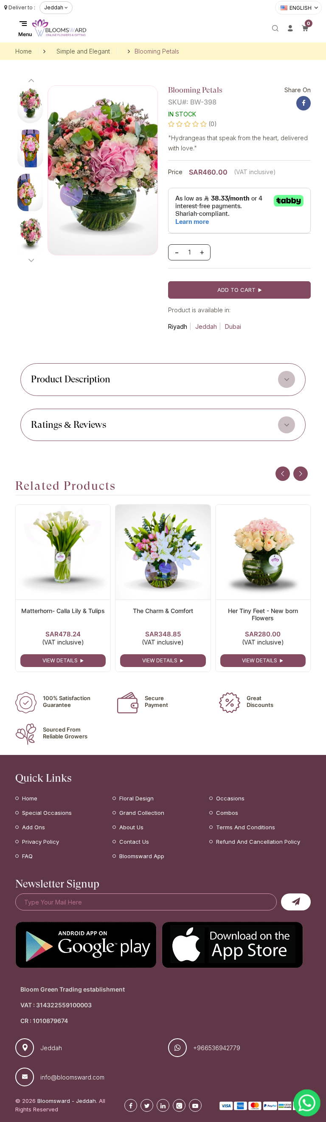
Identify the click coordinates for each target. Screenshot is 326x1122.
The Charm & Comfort (163, 610)
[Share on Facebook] (303, 103)
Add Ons (33, 827)
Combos (227, 813)
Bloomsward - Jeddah (66, 1100)
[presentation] (282, 473)
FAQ (27, 856)
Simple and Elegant (83, 51)
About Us (131, 827)
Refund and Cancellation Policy (258, 842)
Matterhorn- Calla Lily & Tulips (63, 610)
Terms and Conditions (245, 827)
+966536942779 (216, 1047)
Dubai (233, 326)
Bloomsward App (141, 856)
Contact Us (134, 842)
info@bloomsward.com (72, 1077)
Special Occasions (47, 813)
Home (23, 51)
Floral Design (136, 798)
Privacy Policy (40, 842)
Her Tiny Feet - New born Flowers (263, 614)
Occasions (230, 798)
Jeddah (206, 326)
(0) (212, 123)
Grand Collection (141, 813)
